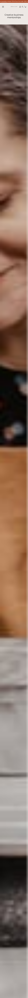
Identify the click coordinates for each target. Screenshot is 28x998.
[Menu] (3, 6)
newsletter (4, 1)
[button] (22, 7)
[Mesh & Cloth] (14, 6)
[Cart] (25, 7)
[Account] (20, 7)
